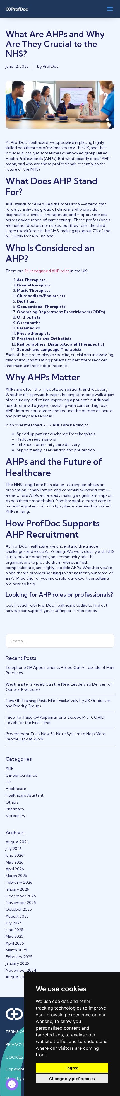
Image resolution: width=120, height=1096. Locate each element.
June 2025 (14, 929)
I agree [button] (72, 1067)
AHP (10, 768)
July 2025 (14, 922)
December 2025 (21, 895)
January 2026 (17, 889)
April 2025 (15, 943)
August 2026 (17, 841)
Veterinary (15, 815)
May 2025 (14, 936)
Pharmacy (15, 808)
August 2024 (17, 977)
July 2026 (14, 848)
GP (8, 781)
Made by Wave (19, 1078)
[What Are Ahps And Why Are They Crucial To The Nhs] (12, 1084)
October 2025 (19, 909)
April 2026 (15, 868)
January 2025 (17, 963)
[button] (109, 8)
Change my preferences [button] (72, 1078)
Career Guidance (21, 775)
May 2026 (14, 862)
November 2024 (21, 970)
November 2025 (21, 902)
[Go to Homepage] (17, 8)
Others (12, 802)
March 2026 (16, 875)
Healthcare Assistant (25, 795)
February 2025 (19, 956)
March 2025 (16, 949)
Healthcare (16, 788)
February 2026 (19, 882)
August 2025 (17, 916)
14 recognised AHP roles (47, 270)
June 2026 (14, 855)
